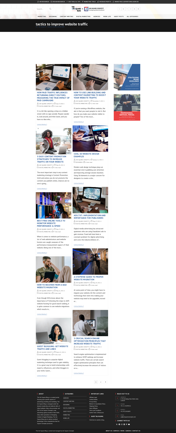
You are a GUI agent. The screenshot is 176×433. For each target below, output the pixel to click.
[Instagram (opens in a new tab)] (130, 9)
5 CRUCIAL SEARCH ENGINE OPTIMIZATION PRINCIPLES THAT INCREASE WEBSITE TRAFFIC (90, 341)
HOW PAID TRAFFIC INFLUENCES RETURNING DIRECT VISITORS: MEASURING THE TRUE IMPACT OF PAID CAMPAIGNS (53, 96)
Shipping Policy (93, 406)
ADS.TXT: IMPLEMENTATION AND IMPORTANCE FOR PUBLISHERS (90, 216)
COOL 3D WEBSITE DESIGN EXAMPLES (86, 155)
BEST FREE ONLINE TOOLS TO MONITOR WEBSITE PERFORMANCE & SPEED (51, 223)
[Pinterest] (126, 424)
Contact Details (93, 399)
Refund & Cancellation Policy (97, 404)
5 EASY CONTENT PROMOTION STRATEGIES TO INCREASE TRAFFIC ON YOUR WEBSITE (51, 159)
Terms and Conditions (95, 410)
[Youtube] (129, 424)
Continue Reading (42, 124)
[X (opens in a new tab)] (119, 9)
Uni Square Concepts (68, 431)
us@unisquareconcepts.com (128, 417)
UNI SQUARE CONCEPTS (46, 104)
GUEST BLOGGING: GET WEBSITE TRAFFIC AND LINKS (52, 347)
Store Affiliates (93, 408)
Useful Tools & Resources (96, 412)
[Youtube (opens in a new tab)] (138, 9)
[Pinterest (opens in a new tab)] (127, 9)
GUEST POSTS (67, 411)
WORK (122, 431)
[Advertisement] (88, 45)
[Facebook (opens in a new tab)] (123, 9)
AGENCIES (66, 398)
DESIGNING (79, 162)
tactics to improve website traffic (56, 27)
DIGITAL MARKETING (45, 106)
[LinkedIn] (124, 424)
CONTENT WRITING (68, 401)
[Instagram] (121, 424)
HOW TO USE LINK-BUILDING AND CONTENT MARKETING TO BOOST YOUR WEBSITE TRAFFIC (90, 95)
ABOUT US (109, 431)
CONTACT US (136, 431)
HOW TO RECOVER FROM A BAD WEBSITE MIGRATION (52, 286)
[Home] (36, 27)
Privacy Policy (93, 401)
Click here (92, 420)
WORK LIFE (66, 418)
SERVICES (116, 431)
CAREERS (128, 431)
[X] (117, 424)
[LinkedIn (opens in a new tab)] (134, 9)
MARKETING (66, 415)
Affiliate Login (93, 397)
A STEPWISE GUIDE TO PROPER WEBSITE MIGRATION (88, 278)
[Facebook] (119, 424)
